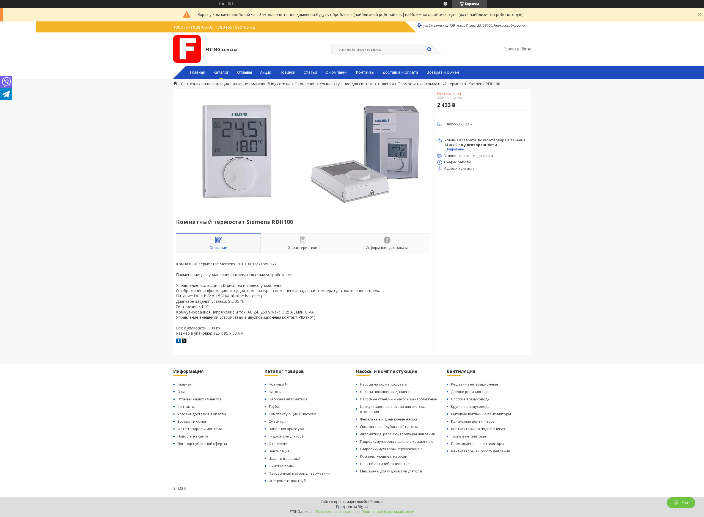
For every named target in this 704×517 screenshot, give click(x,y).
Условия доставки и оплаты (201, 413)
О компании (336, 72)
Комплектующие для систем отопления (356, 83)
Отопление (305, 83)
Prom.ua (377, 501)
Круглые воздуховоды (470, 406)
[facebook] (178, 341)
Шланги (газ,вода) (284, 458)
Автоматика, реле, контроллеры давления (397, 433)
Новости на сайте (192, 436)
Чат (685, 503)
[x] (184, 341)
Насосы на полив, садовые (383, 384)
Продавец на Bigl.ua (352, 506)
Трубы (274, 406)
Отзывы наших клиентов (199, 399)
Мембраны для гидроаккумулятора (391, 471)
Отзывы (244, 72)
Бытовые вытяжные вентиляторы (481, 413)
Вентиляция (279, 451)
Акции (265, 72)
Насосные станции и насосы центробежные (398, 399)
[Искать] (429, 49)
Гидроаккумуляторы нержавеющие (391, 448)
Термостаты (409, 83)
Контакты (365, 72)
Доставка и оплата (400, 72)
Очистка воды (281, 465)
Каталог (221, 72)
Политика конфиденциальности (388, 511)
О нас (182, 391)
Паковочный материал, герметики (299, 473)
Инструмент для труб (287, 480)
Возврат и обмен (443, 72)
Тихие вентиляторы (468, 436)
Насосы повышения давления (386, 391)
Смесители (278, 421)
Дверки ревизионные (470, 391)
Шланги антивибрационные (385, 463)
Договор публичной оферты (202, 443)
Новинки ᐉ (278, 384)
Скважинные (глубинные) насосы (389, 426)
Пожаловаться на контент (337, 511)
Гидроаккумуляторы (286, 436)
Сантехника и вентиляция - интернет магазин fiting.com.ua (235, 83)
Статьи (310, 72)
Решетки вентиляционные (474, 384)
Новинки (287, 72)
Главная (197, 72)
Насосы (275, 391)
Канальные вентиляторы (473, 421)
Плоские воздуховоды (470, 399)
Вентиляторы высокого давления (480, 451)
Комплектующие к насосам (292, 413)
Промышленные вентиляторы (477, 443)
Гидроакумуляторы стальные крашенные (396, 441)
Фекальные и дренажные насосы (389, 419)
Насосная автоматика (288, 399)
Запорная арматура (286, 428)
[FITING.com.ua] (187, 49)
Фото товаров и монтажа (199, 428)
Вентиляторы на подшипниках (478, 428)
